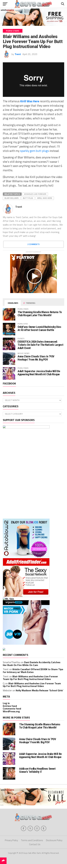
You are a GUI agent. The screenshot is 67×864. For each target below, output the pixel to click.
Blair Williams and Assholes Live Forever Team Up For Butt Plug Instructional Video (30, 678)
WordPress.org (11, 711)
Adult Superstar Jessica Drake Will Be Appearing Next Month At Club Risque (39, 373)
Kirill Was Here (29, 101)
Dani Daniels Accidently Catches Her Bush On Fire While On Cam (31, 663)
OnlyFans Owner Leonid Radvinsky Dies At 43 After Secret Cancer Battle (39, 328)
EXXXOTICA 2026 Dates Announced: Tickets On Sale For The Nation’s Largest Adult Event (40, 344)
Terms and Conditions (32, 840)
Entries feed (10, 706)
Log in (6, 703)
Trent (18, 54)
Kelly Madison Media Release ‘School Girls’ (39, 690)
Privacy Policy (11, 840)
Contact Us (34, 844)
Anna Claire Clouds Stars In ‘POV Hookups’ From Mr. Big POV (36, 358)
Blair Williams (12, 198)
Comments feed (12, 708)
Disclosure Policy (54, 840)
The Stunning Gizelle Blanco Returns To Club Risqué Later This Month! (40, 313)
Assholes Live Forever (35, 194)
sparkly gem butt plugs (34, 151)
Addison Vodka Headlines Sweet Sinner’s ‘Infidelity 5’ (37, 770)
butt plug (28, 198)
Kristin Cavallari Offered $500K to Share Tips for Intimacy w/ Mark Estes (33, 670)
